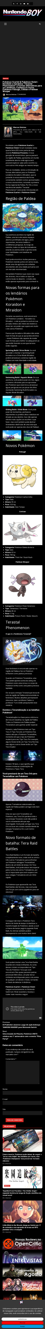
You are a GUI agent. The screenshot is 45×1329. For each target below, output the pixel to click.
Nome (5, 1089)
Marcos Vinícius (11, 94)
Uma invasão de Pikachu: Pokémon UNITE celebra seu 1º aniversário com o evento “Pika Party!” (22, 1035)
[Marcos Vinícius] (8, 132)
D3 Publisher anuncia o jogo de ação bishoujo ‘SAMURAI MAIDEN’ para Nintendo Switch (21, 1024)
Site (4, 1109)
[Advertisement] (22, 51)
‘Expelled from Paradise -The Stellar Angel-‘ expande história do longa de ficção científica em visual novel (22, 1177)
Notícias (5, 78)
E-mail (5, 1099)
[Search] (39, 24)
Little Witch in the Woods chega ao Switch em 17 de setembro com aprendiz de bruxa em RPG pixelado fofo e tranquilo (22, 1212)
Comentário (11, 1059)
